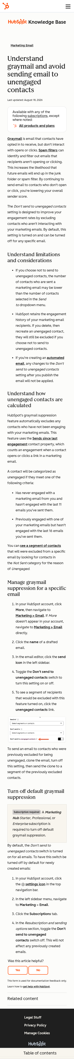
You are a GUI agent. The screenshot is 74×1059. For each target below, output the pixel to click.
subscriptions (37, 116)
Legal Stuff (32, 1017)
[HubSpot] (5, 6)
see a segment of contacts (40, 546)
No (38, 970)
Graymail (14, 139)
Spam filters (48, 150)
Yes (17, 970)
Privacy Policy (35, 1025)
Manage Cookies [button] (37, 1033)
